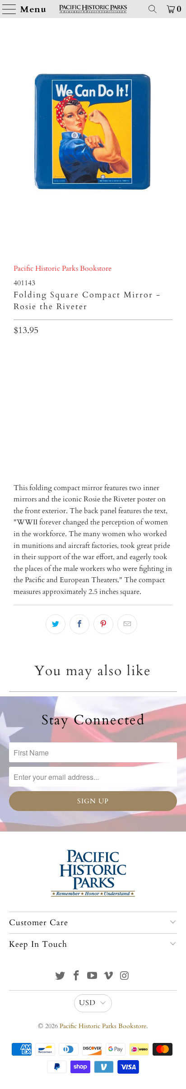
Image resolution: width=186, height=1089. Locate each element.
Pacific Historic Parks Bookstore (63, 268)
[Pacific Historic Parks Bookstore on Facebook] (76, 977)
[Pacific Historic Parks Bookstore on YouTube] (92, 977)
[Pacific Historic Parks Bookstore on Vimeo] (109, 977)
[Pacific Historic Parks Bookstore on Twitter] (60, 977)
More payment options (93, 442)
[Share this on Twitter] (55, 624)
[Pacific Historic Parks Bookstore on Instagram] (125, 977)
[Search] (152, 9)
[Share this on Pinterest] (103, 624)
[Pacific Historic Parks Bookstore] (93, 9)
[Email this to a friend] (127, 624)
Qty (19, 352)
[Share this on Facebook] (79, 624)
